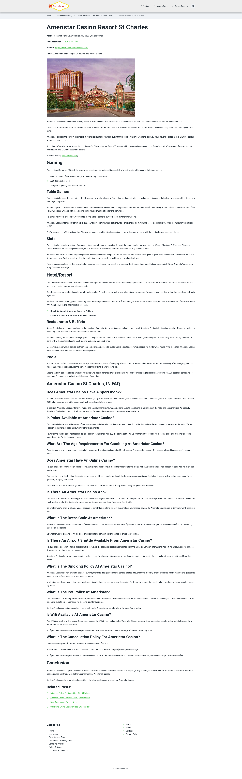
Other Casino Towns (58, 737)
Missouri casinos (69, 155)
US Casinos (145, 6)
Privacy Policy (132, 734)
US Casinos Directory (64, 16)
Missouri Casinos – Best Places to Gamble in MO (95, 16)
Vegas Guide (162, 6)
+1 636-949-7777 (70, 42)
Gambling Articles (56, 744)
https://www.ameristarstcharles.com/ (71, 47)
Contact (129, 731)
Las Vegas (53, 734)
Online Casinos (181, 6)
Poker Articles (55, 747)
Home (49, 16)
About (128, 727)
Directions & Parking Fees (60, 740)
